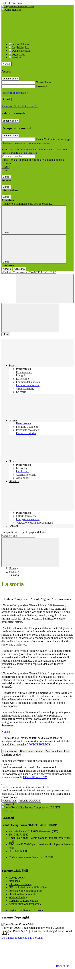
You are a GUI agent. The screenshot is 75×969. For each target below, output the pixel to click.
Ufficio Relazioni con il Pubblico (28, 887)
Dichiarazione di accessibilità (25, 890)
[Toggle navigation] (30, 317)
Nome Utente (43, 82)
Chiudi (6, 176)
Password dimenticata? (14, 92)
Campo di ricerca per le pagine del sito (23, 532)
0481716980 (21, 834)
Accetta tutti (57, 751)
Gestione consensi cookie (23, 900)
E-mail (40, 139)
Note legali (15, 880)
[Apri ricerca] (45, 288)
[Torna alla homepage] (37, 272)
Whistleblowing (18, 897)
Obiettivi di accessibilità (22, 894)
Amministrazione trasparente (25, 903)
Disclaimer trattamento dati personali (22, 937)
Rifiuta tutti (31, 751)
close (6, 334)
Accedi (6, 64)
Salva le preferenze (29, 800)
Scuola (13, 571)
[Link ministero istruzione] (17, 6)
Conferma (19, 268)
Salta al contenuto (11, 3)
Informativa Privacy (20, 884)
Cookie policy (17, 877)
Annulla (7, 268)
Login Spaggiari (29, 152)
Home (12, 568)
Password (41, 86)
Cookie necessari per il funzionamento (23, 787)
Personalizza (10, 751)
